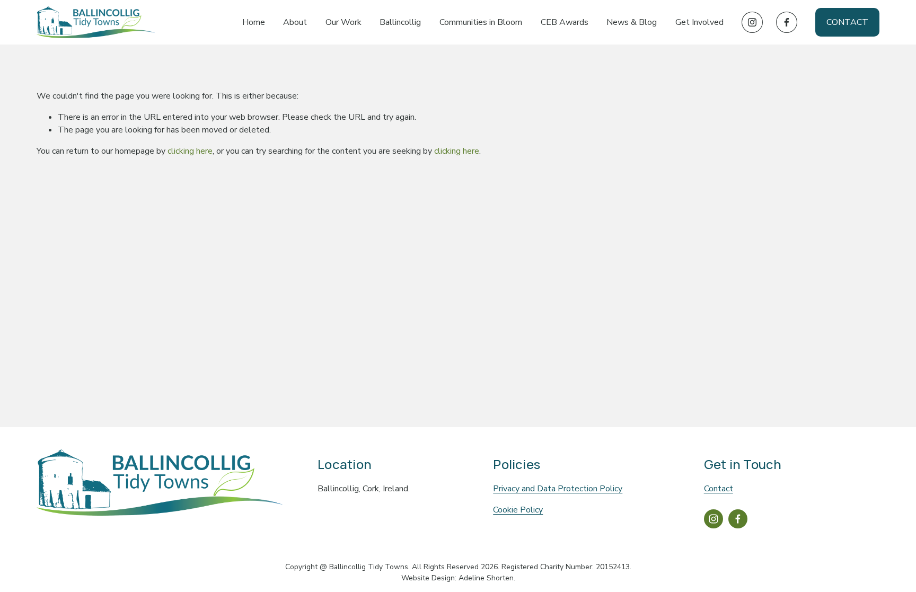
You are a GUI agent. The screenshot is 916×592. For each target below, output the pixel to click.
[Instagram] (752, 22)
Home (253, 22)
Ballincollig (400, 22)
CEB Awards (564, 22)
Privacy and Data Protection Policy (557, 488)
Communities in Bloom (480, 22)
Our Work (343, 22)
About (295, 22)
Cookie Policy (518, 510)
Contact (847, 22)
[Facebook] (786, 22)
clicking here (190, 151)
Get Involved (699, 22)
